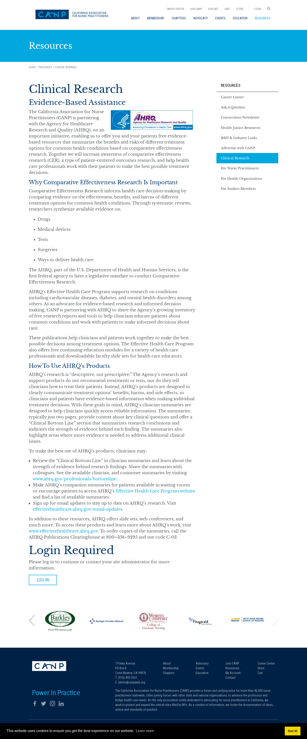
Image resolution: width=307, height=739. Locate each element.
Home (32, 67)
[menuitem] (135, 18)
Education (202, 673)
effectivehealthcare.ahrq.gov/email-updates (77, 509)
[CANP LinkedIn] (61, 703)
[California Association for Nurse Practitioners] (73, 15)
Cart (227, 9)
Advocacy (202, 663)
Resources (230, 85)
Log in (43, 580)
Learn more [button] (145, 731)
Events (200, 668)
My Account (233, 673)
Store (239, 9)
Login (257, 9)
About (167, 663)
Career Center (175, 9)
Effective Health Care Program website (155, 491)
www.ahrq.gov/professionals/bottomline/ (75, 478)
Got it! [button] (293, 731)
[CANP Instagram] (52, 703)
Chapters (168, 673)
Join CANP (196, 9)
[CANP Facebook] (35, 703)
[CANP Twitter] (43, 703)
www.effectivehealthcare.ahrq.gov (63, 531)
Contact (213, 9)
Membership (171, 668)
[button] (32, 620)
